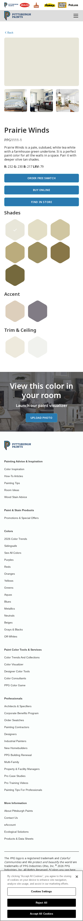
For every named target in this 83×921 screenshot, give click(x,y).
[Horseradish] (15, 347)
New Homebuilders (15, 748)
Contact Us (11, 817)
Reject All (41, 902)
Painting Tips (12, 483)
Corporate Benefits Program (21, 713)
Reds (7, 566)
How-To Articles (13, 476)
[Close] (77, 876)
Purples (9, 559)
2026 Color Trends (15, 538)
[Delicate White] (37, 347)
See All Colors (12, 552)
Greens (8, 587)
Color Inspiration (14, 469)
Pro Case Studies (14, 775)
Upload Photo (41, 418)
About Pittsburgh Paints (18, 810)
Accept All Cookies (41, 913)
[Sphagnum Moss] (15, 275)
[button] (75, 15)
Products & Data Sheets (18, 838)
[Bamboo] (37, 230)
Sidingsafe (10, 545)
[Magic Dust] (37, 311)
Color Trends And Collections (22, 657)
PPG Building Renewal (18, 755)
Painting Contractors (16, 727)
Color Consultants (15, 678)
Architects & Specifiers (17, 706)
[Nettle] (15, 252)
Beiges (8, 622)
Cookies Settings (41, 891)
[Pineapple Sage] (37, 252)
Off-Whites (10, 636)
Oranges (9, 573)
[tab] (15, 100)
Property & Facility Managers (22, 769)
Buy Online (41, 190)
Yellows (8, 580)
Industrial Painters (15, 741)
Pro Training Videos (16, 782)
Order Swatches (14, 720)
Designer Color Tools (17, 671)
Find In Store (41, 202)
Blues (7, 601)
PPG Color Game (14, 685)
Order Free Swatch (41, 178)
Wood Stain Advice (15, 497)
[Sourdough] (15, 311)
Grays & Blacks (13, 629)
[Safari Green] (60, 230)
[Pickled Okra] (60, 252)
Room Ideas (11, 490)
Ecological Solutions (16, 831)
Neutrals (9, 615)
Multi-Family (11, 762)
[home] (17, 15)
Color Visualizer (13, 664)
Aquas (8, 594)
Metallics (9, 608)
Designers (10, 734)
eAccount (10, 824)
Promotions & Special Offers (21, 517)
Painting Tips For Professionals (23, 789)
